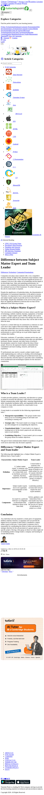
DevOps (12, 32)
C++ (14, 167)
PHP (14, 208)
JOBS (7, 758)
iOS (14, 121)
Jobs (4, 40)
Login (3, 42)
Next (10, 571)
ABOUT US (9, 753)
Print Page (6, 569)
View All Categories (15, 36)
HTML (15, 129)
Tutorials (6, 38)
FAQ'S (7, 769)
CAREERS (8, 756)
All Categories (11, 67)
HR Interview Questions (13, 251)
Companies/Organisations (25, 272)
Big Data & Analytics (16, 30)
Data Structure (17, 75)
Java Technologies (15, 29)
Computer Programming (29, 27)
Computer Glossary (11, 253)
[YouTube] (5, 5)
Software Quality (23, 34)
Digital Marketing (12, 34)
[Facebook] (1, 5)
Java (14, 105)
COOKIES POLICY (12, 767)
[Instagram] (9, 5)
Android (15, 144)
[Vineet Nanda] (4, 542)
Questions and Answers (12, 247)
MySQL (15, 193)
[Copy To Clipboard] (1, 551)
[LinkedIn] (7, 5)
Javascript (16, 200)
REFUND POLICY (11, 766)
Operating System (19, 97)
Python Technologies (7, 27)
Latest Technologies (21, 32)
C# (16, 178)
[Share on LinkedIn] (4, 551)
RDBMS (16, 90)
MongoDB (16, 185)
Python (15, 152)
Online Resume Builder (12, 249)
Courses (14, 38)
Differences (4, 272)
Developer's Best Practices (13, 245)
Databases (17, 27)
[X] (3, 5)
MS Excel (18, 114)
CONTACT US (10, 760)
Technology (12, 272)
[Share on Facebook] (3, 551)
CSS (14, 136)
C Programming (18, 159)
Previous (5, 571)
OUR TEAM (9, 755)
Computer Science (27, 29)
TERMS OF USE (11, 762)
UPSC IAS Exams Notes (13, 243)
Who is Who (9, 255)
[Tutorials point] (15, 10)
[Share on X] (6, 551)
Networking (17, 82)
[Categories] (30, 10)
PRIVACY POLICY (11, 764)
